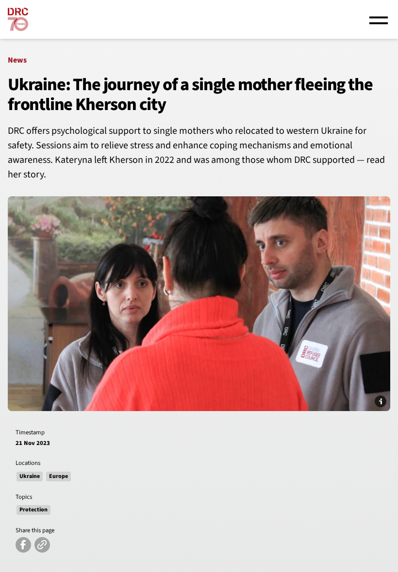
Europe (58, 476)
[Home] (18, 19)
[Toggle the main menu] (378, 19)
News (17, 60)
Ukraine (29, 476)
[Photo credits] (380, 401)
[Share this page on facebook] (23, 545)
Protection (33, 510)
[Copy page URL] (42, 545)
